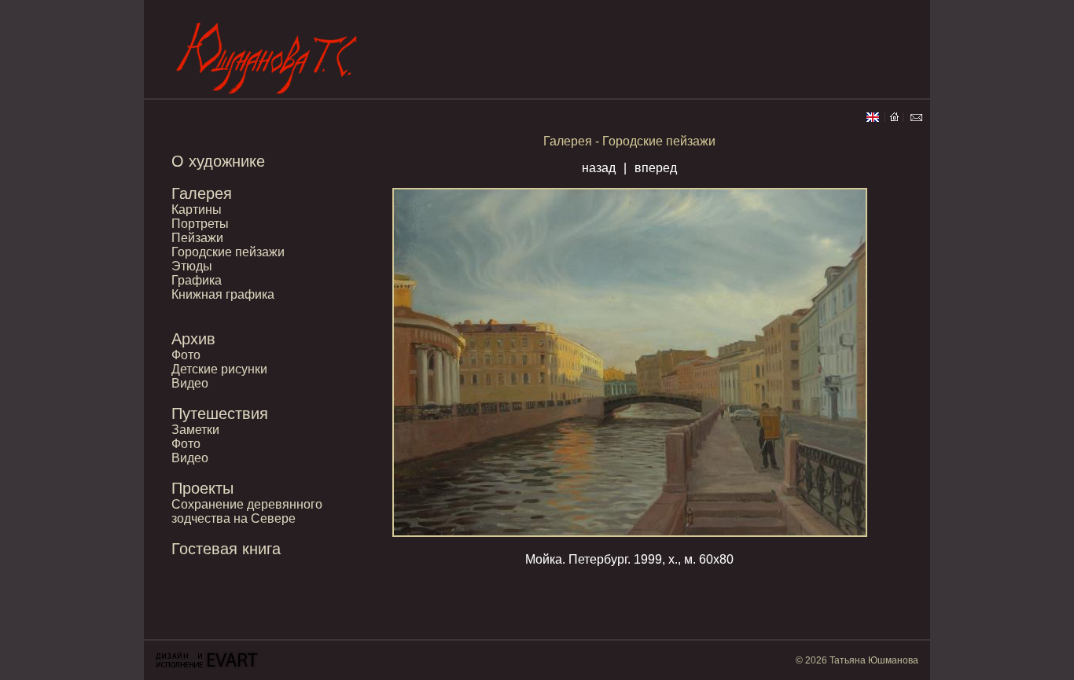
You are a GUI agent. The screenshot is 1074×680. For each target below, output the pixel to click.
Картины (196, 209)
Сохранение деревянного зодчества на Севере (246, 511)
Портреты (200, 223)
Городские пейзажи (228, 252)
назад (599, 168)
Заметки (195, 429)
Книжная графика (222, 294)
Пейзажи (197, 237)
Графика (196, 280)
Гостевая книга (226, 548)
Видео (189, 383)
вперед (655, 168)
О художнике (218, 161)
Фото (185, 355)
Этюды (191, 266)
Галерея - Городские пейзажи (629, 141)
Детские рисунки (219, 369)
